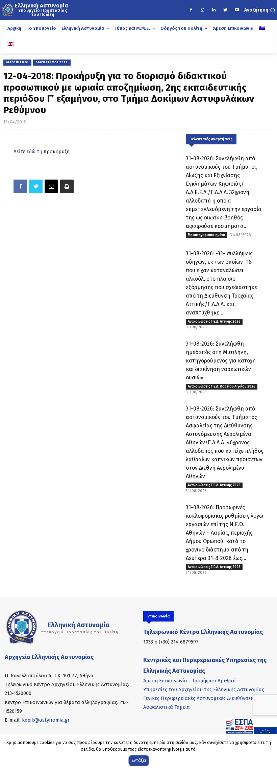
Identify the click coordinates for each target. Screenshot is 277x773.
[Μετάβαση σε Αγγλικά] (10, 45)
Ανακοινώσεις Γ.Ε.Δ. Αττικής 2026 (214, 322)
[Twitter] (225, 10)
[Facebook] (191, 10)
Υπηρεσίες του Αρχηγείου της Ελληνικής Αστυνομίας (203, 689)
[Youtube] (237, 10)
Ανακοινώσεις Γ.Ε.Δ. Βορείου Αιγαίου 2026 (221, 386)
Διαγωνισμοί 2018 (52, 62)
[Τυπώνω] (67, 186)
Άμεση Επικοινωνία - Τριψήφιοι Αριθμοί (189, 681)
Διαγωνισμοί (17, 62)
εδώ (31, 151)
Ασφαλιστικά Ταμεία (166, 707)
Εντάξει (138, 760)
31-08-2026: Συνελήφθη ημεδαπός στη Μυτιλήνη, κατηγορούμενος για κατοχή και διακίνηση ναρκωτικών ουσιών (221, 361)
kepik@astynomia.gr (46, 720)
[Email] (51, 186)
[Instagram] (202, 10)
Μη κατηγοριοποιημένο (206, 235)
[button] (259, 10)
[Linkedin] (214, 10)
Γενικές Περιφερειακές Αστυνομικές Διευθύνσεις (199, 698)
